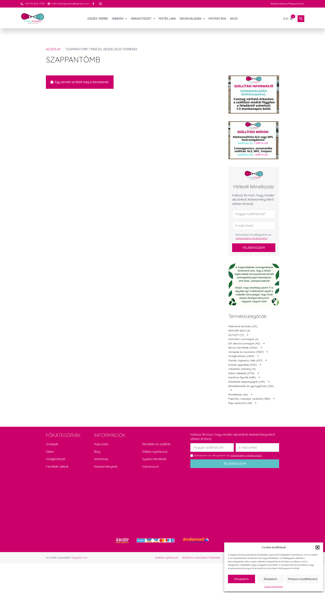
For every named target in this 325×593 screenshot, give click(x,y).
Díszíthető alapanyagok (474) (246, 381)
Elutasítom (270, 579)
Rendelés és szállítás (156, 444)
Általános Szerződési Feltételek (201, 557)
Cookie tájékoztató (273, 586)
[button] (317, 547)
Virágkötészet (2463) (241, 356)
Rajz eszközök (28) (240, 403)
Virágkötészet (55, 459)
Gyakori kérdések (154, 459)
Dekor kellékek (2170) (241, 373)
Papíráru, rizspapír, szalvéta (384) (249, 398)
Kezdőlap (53, 49)
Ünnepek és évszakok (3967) (246, 352)
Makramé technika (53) (242, 326)
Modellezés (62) (238, 394)
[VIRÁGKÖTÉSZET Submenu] (154, 19)
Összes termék (97, 18)
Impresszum (150, 466)
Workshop (101, 459)
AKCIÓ (234, 18)
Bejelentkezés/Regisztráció (287, 3)
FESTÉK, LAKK (167, 18)
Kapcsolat (101, 444)
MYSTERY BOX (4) (239, 330)
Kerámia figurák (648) (242, 377)
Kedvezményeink (105, 466)
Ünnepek (52, 444)
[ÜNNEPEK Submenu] (126, 19)
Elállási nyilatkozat (155, 452)
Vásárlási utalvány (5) (242, 369)
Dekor (50, 452)
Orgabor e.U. (80, 557)
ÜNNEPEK (118, 18)
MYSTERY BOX (217, 18)
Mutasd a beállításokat (302, 579)
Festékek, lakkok (57, 466)
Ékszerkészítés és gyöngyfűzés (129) (251, 386)
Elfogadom (241, 579)
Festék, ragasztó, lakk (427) (245, 360)
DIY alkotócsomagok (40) (244, 343)
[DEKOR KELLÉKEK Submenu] (204, 19)
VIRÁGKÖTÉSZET (141, 18)
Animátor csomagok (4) (243, 339)
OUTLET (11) (236, 335)
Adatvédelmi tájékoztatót (251, 238)
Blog (97, 452)
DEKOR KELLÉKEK (190, 18)
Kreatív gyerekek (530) (242, 364)
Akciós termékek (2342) (243, 347)
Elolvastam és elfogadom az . (253, 236)
